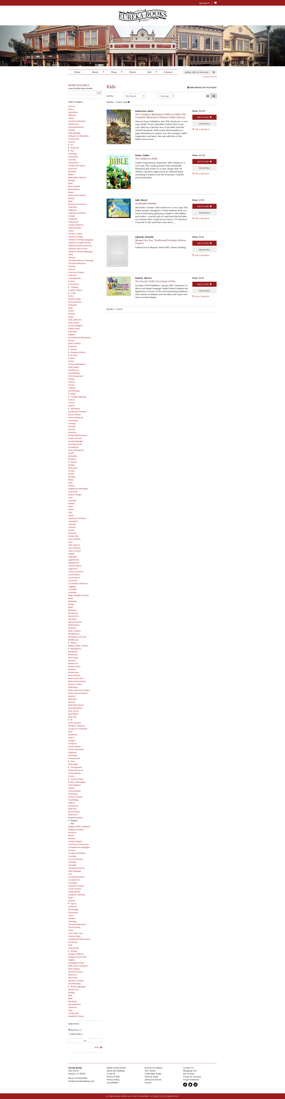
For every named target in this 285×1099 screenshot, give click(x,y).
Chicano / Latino (75, 233)
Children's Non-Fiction (77, 248)
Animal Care (73, 124)
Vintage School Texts (77, 957)
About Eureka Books (116, 1067)
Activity (71, 106)
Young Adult (73, 1013)
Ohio (70, 731)
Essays (71, 340)
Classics (72, 269)
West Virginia (74, 968)
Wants (132, 72)
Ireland (71, 503)
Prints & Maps (151, 1076)
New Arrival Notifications (203, 87)
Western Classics (76, 971)
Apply (97, 1047)
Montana (72, 669)
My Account (188, 1073)
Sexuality (72, 865)
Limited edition (74, 565)
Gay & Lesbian (74, 414)
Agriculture (73, 112)
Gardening (75, 408)
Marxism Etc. (73, 616)
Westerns (72, 974)
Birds (70, 183)
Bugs (70, 201)
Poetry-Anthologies (77, 782)
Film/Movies (73, 370)
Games (71, 405)
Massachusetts (75, 622)
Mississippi (73, 657)
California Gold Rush (77, 213)
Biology (71, 180)
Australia (72, 159)
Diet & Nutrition (75, 302)
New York (72, 716)
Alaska (71, 118)
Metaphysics (74, 633)
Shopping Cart (190, 1070)
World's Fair (73, 989)
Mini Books (73, 651)
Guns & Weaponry (76, 450)
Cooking (74, 287)
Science (71, 850)
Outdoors (72, 743)
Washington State (76, 962)
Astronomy (73, 156)
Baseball (72, 171)
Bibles (71, 174)
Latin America (74, 545)
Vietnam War (73, 948)
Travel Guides (74, 927)
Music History (74, 675)
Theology (72, 921)
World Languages (78, 986)
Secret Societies (75, 859)
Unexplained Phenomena (79, 939)
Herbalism (72, 456)
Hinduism (72, 459)
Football (72, 393)
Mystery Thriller (75, 684)
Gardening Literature (77, 411)
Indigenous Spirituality (78, 488)
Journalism (73, 521)
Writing (71, 992)
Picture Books (74, 773)
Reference (73, 814)
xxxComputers (74, 1004)
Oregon (71, 740)
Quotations (73, 805)
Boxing (71, 198)
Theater (71, 918)
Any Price (75, 1030)
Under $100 (76, 1034)
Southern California (76, 894)
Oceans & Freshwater (78, 728)
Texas (70, 915)
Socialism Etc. (74, 879)
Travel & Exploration (77, 924)
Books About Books (77, 195)
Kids (72, 823)
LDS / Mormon (74, 548)
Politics (71, 788)
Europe (74, 349)
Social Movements (76, 877)
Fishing (71, 379)
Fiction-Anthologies (77, 364)
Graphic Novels (75, 438)
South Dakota (74, 891)
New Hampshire (75, 708)
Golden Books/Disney (77, 435)
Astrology (72, 153)
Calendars (72, 207)
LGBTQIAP (72, 556)
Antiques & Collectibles (78, 136)
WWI (70, 995)
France (71, 399)
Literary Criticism (75, 571)
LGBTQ (71, 553)
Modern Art (73, 663)
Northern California (76, 725)
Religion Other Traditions (79, 826)
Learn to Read (74, 551)
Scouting (72, 856)
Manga (71, 604)
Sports (74, 903)
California (72, 210)
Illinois (71, 479)
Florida (71, 385)
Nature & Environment (78, 693)
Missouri (72, 660)
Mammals (72, 601)
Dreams (71, 313)
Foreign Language (78, 396)
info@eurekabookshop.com (81, 1081)
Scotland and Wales (77, 853)
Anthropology (74, 133)
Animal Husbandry (76, 127)
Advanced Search (210, 77)
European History (78, 352)
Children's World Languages (80, 251)
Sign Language (74, 871)
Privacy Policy (113, 1079)
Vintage (74, 951)
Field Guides (73, 367)
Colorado (72, 275)
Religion (74, 820)
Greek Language (75, 441)
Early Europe (73, 322)
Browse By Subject (154, 1067)
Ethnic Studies (74, 343)
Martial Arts (73, 613)
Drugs (70, 316)
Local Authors (74, 574)
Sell (149, 72)
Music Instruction (75, 678)
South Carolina (74, 888)
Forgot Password (191, 1079)
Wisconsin (72, 977)
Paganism (72, 752)
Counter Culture (75, 290)
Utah (70, 945)
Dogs (70, 307)
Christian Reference (77, 263)
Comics (71, 281)
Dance (71, 296)
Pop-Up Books (74, 791)
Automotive (73, 162)
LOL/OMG (72, 589)
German (71, 429)
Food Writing (74, 390)
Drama (71, 310)
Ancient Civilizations (77, 121)
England (71, 334)
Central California (75, 224)
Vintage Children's (76, 954)
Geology (72, 423)
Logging (71, 586)
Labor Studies (74, 539)
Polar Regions (74, 785)
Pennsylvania (74, 758)
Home (77, 72)
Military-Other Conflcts (78, 645)
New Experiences (76, 705)
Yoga (70, 1010)
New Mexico (73, 714)
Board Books (74, 189)
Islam (70, 506)
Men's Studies (74, 631)
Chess (71, 230)
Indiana (71, 485)
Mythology (73, 687)
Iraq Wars (72, 500)
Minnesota (72, 654)
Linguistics (73, 568)
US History (72, 942)
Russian (71, 838)
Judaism (72, 527)
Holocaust (72, 468)
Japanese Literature (77, 518)
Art (72, 144)
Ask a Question (202, 129)
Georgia (71, 426)
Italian (70, 509)
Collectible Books (153, 1073)
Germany (72, 432)
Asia (72, 150)
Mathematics (74, 625)
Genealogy (73, 420)
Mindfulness (76, 648)
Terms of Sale (113, 1076)
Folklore (72, 387)
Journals (72, 524)
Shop (114, 72)
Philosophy (73, 764)
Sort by (110, 96)
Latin (70, 542)
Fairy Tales (73, 355)
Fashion (71, 358)
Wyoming (72, 1001)
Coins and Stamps (76, 272)
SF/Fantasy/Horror (76, 868)
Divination (72, 304)
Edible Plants (74, 328)
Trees (70, 930)
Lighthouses (73, 562)
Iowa (70, 497)
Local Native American (78, 583)
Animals (71, 130)
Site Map (154, 1096)
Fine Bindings (74, 373)
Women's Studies (76, 980)
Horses (71, 470)
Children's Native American (80, 245)
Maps (70, 607)
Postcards (72, 794)
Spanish (71, 900)
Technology (73, 909)
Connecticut (73, 284)
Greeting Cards (75, 444)
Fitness (71, 382)
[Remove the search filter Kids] (129, 102)
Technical (72, 906)
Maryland (72, 619)
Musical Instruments (77, 681)
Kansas (71, 530)
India (70, 482)
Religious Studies (76, 829)
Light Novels (73, 559)
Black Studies (74, 186)
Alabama (72, 115)
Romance (72, 832)
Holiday (71, 465)
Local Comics (74, 577)
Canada (71, 216)
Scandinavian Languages (79, 847)
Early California (74, 319)
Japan (71, 515)
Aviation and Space (76, 165)
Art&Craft (75, 147)
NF (72, 719)
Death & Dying (74, 299)
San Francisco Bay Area (78, 844)
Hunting (71, 476)
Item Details (204, 123)
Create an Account (192, 1076)
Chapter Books (74, 227)
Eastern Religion (75, 325)
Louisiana (72, 592)
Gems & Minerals (75, 417)
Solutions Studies (76, 885)
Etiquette (72, 346)
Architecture (73, 139)
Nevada (71, 702)
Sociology (72, 882)
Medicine (72, 628)
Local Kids (72, 580)
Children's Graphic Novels (79, 242)
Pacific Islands (74, 746)
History (74, 462)
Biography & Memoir (77, 177)
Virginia (71, 960)
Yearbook (72, 1007)
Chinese (71, 257)
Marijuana (72, 610)
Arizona (71, 141)
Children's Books (75, 236)
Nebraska (72, 699)
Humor (71, 473)
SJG (70, 874)
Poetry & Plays (77, 779)
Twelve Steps (74, 936)
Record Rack (74, 811)
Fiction (71, 361)
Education (72, 331)
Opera (71, 737)
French (71, 402)
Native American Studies (79, 690)
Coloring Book (74, 278)
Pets (73, 761)
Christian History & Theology (80, 260)
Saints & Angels (75, 841)
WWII (70, 998)
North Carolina (74, 722)
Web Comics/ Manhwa (78, 965)
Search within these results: (80, 88)
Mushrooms (73, 672)
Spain (70, 897)
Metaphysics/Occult (77, 636)
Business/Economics (77, 204)
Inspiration (73, 491)
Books (71, 192)
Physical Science (75, 770)
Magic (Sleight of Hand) (78, 595)
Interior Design (74, 494)
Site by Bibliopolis (169, 1096)
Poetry (71, 776)
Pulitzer (71, 802)
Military (74, 642)
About (95, 72)
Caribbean (72, 219)
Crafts (73, 293)
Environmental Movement (79, 337)
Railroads (72, 808)
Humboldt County (76, 1016)
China (70, 254)
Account (203, 2)
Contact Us (188, 1067)
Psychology (73, 799)
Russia (71, 835)
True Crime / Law (75, 933)
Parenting (72, 755)
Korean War (73, 536)
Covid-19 (111, 1073)
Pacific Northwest (76, 749)
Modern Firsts (74, 666)
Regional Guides (75, 817)
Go (99, 93)
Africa (70, 109)
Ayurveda (72, 168)
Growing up (73, 447)
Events (148, 1082)
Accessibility (112, 1082)
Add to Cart (203, 117)
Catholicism (73, 222)
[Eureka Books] (142, 15)
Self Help (72, 862)
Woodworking (74, 983)
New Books (150, 1070)
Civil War (72, 266)
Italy (70, 512)
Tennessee (73, 912)
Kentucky (72, 533)
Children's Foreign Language (80, 239)
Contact (168, 72)
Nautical (71, 696)
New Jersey (73, 711)
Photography (76, 767)
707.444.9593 (81, 1078)
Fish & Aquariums (75, 376)
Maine (70, 598)
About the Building (116, 1070)
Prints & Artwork (75, 797)
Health (71, 453)
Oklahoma (72, 734)
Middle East (73, 639)
